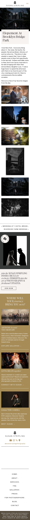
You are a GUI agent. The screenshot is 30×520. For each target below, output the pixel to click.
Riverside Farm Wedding (15, 229)
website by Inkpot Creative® (18, 518)
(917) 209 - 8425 (8, 515)
